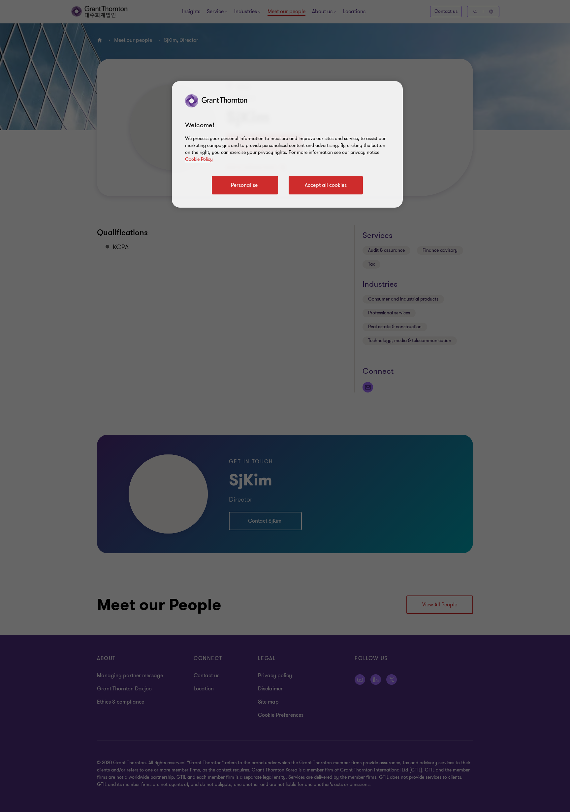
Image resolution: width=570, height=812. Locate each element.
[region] (287, 144)
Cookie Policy (199, 159)
